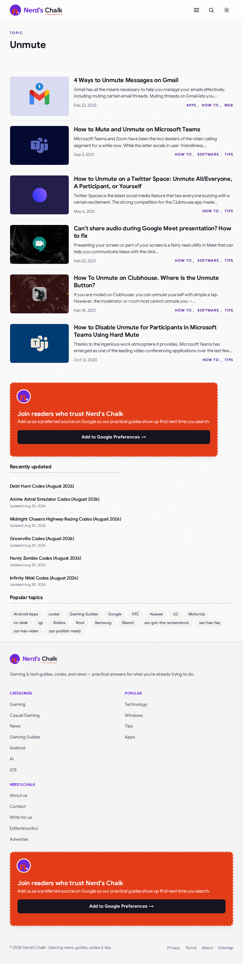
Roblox (59, 622)
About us (18, 795)
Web (228, 105)
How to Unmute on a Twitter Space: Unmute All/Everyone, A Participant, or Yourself (153, 182)
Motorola (196, 614)
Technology (136, 704)
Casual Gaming (25, 715)
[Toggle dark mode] (226, 10)
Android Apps (26, 614)
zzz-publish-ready (65, 630)
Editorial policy (24, 828)
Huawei (156, 614)
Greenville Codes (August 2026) (42, 538)
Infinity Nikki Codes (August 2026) (44, 578)
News (15, 726)
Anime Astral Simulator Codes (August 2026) (55, 499)
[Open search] (211, 10)
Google (115, 614)
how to (210, 105)
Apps (191, 105)
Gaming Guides (84, 614)
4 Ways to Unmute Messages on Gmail (126, 80)
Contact (18, 806)
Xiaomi (128, 622)
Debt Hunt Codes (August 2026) (42, 486)
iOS (13, 770)
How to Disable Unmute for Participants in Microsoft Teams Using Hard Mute (145, 331)
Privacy (173, 947)
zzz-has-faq (209, 622)
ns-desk (21, 622)
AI (12, 759)
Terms (191, 947)
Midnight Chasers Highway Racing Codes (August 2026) (65, 519)
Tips (229, 154)
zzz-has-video (26, 630)
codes (54, 614)
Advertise (19, 839)
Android (17, 748)
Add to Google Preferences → (113, 437)
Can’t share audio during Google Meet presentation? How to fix (152, 232)
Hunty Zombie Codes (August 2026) (45, 558)
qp (40, 622)
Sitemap (225, 947)
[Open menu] (196, 10)
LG (175, 614)
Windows (134, 715)
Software (208, 154)
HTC (135, 614)
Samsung (103, 622)
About (207, 947)
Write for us (21, 817)
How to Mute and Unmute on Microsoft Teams (137, 129)
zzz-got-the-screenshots (166, 622)
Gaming (17, 704)
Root (80, 622)
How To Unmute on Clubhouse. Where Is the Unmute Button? (146, 281)
